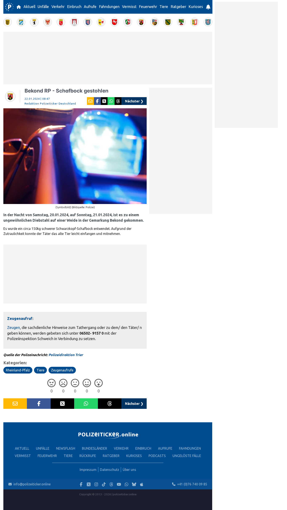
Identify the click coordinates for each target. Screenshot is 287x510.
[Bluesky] (134, 484)
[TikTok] (104, 484)
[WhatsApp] (126, 484)
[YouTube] (119, 484)
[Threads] (111, 484)
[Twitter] (89, 484)
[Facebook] (81, 484)
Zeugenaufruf (19, 318)
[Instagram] (96, 484)
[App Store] (142, 484)
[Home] (9, 7)
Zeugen (13, 327)
